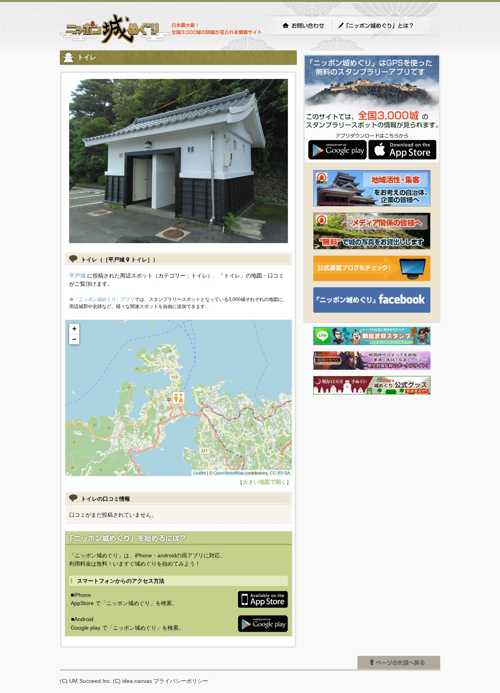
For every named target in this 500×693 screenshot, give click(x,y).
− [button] (74, 339)
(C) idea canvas (132, 681)
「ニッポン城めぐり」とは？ (384, 25)
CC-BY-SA (280, 473)
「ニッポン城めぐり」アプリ (104, 299)
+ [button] (74, 328)
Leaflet (199, 473)
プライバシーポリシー (181, 681)
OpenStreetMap (229, 473)
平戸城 (77, 275)
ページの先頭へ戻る (398, 662)
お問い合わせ (303, 25)
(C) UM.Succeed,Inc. (85, 681)
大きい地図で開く (264, 482)
